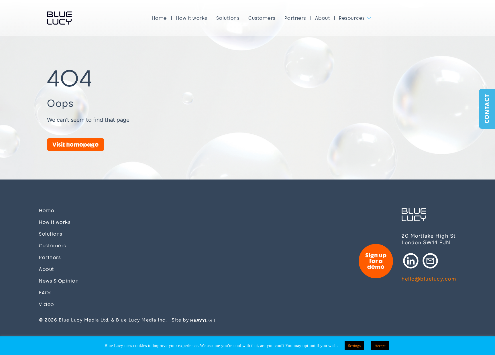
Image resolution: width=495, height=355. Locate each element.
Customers (262, 18)
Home (159, 18)
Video (46, 304)
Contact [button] (486, 109)
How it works (191, 18)
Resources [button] (352, 18)
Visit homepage (75, 144)
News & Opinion (59, 281)
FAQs (45, 292)
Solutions (228, 18)
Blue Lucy (59, 18)
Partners (295, 18)
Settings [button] (354, 346)
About (322, 18)
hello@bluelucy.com (429, 279)
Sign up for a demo (375, 261)
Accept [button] (380, 346)
